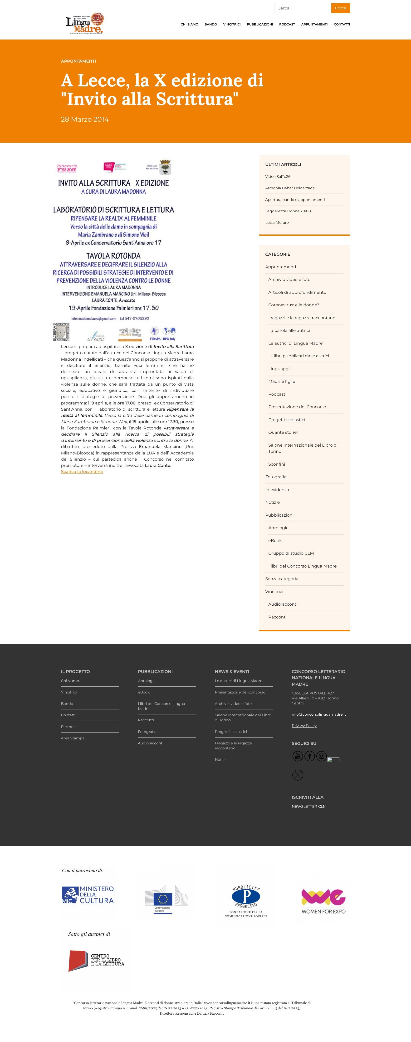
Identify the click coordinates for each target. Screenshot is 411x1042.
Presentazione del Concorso (297, 406)
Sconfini (276, 464)
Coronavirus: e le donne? (293, 305)
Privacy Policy (304, 725)
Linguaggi (279, 368)
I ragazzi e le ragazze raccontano (301, 317)
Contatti (342, 24)
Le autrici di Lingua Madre (295, 343)
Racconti (277, 617)
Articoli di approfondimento (297, 292)
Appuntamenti (314, 24)
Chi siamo (189, 24)
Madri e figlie (281, 381)
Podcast (287, 24)
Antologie (278, 527)
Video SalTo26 (277, 176)
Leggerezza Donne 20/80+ (289, 211)
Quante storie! (283, 432)
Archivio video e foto (289, 279)
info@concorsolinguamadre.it (319, 714)
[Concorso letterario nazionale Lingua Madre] (84, 35)
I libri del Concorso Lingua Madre (302, 566)
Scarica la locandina (82, 471)
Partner (68, 726)
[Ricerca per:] (302, 8)
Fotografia (275, 476)
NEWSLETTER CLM (309, 806)
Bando (211, 24)
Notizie (272, 502)
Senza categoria (281, 578)
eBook (275, 540)
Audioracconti (282, 604)
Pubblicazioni (260, 24)
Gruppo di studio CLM (291, 553)
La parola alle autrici (289, 330)
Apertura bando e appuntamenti (295, 199)
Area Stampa (72, 738)
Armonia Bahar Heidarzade (290, 188)
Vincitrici (232, 24)
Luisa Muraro (277, 222)
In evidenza (277, 489)
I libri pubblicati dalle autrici (300, 356)
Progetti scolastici (286, 419)
